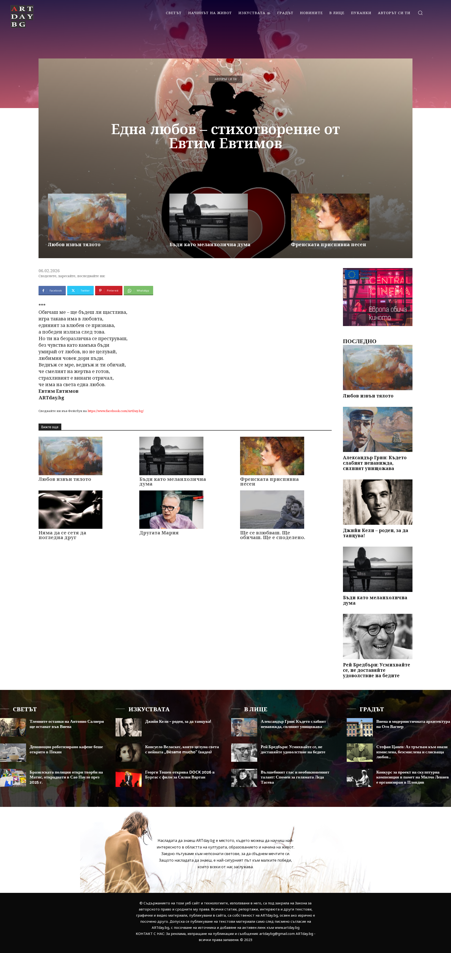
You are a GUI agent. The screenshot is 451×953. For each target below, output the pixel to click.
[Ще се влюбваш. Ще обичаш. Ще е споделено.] (272, 509)
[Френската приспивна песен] (330, 217)
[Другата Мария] (171, 509)
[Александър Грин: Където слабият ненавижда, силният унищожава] (377, 429)
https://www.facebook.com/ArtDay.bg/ (116, 411)
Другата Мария (159, 532)
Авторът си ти (225, 79)
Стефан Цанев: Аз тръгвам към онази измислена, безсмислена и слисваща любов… (411, 752)
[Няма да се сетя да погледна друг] (70, 509)
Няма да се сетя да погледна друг (62, 535)
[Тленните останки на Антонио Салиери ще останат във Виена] (13, 727)
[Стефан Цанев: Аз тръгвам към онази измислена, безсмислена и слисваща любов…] (360, 752)
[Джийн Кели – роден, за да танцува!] (377, 502)
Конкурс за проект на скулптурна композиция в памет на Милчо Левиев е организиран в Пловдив (412, 777)
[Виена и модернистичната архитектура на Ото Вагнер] (360, 727)
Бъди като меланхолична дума (209, 244)
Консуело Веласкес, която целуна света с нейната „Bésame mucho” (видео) (182, 749)
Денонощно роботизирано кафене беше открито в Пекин (66, 749)
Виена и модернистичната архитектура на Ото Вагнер (413, 724)
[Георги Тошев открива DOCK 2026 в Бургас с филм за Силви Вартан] (129, 778)
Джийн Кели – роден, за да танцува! (375, 533)
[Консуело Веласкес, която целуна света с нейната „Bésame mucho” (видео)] (129, 752)
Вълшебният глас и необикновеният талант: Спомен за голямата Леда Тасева (295, 777)
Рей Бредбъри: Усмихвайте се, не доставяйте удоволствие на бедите (376, 670)
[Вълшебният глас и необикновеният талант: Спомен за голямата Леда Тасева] (244, 778)
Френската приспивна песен (328, 244)
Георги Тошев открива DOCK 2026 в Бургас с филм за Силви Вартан (180, 775)
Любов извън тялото (74, 244)
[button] (420, 12)
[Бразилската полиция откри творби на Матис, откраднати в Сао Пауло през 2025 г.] (13, 778)
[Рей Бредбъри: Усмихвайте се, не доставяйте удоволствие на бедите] (377, 636)
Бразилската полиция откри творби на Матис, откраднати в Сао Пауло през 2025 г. (66, 777)
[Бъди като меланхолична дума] (208, 217)
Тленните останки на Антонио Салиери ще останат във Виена (67, 724)
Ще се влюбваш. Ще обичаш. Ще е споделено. (272, 535)
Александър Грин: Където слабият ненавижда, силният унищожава (375, 463)
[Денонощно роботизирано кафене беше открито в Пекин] (13, 752)
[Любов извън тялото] (87, 217)
